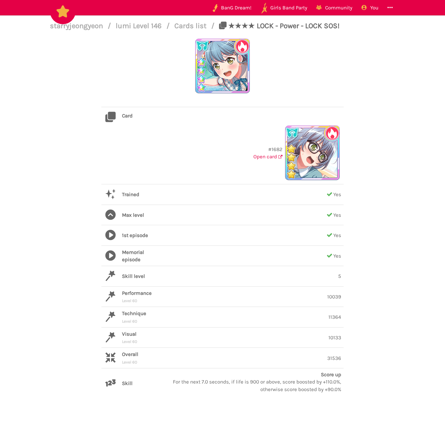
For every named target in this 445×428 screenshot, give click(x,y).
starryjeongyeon (77, 25)
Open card (265, 156)
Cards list (191, 25)
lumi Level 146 (139, 25)
